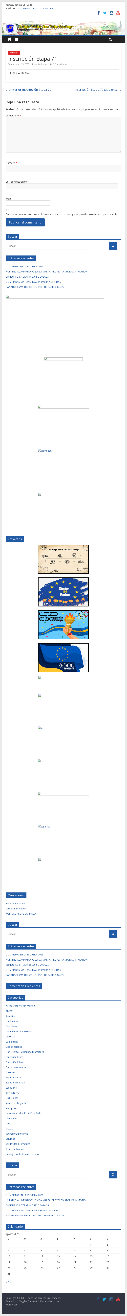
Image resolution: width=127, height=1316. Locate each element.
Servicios (10, 1138)
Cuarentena (12, 1041)
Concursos (11, 1026)
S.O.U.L (9, 1128)
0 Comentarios (59, 64)
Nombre (11, 162)
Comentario (13, 115)
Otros (9, 1123)
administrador (40, 64)
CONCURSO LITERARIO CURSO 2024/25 (27, 276)
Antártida (14, 52)
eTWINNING (12, 1092)
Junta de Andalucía (15, 903)
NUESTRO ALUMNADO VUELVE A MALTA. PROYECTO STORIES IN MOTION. (47, 271)
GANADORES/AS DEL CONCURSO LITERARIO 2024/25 (35, 286)
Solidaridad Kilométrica (18, 1143)
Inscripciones (13, 1108)
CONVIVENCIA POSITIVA (19, 1031)
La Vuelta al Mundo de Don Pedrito (24, 1113)
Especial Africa (13, 1077)
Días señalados (14, 1046)
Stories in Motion (15, 1149)
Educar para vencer (16, 1067)
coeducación (12, 1021)
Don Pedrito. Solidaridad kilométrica (25, 1051)
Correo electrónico (17, 181)
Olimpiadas (12, 1118)
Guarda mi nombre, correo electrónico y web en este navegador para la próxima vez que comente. (62, 214)
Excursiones (12, 1097)
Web (8, 198)
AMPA (9, 1011)
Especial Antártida (15, 1082)
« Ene (8, 1282)
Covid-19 (10, 1036)
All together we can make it (20, 1005)
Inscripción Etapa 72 (97, 90)
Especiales (11, 1087)
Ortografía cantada (16, 908)
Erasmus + (11, 1072)
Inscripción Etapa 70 (28, 90)
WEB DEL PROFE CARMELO (21, 913)
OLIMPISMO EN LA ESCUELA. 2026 (35, 8)
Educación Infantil (15, 1062)
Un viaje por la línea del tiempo (22, 1154)
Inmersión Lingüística (17, 1103)
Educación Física (14, 1057)
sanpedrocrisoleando (17, 1133)
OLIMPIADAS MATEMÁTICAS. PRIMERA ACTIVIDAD (33, 281)
